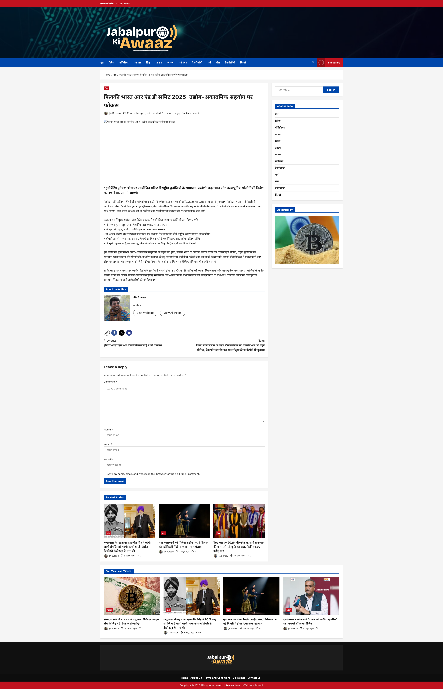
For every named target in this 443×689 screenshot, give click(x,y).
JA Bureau (115, 113)
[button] (107, 333)
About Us (196, 677)
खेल (218, 62)
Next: (230, 345)
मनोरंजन (183, 62)
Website (108, 459)
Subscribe (334, 62)
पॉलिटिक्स (124, 62)
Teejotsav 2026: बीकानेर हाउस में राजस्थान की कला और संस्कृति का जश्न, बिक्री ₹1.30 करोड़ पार (239, 547)
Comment (110, 381)
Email (108, 444)
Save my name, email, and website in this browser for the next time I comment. (153, 473)
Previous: (133, 343)
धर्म (209, 62)
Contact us (254, 677)
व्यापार (137, 62)
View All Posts (173, 313)
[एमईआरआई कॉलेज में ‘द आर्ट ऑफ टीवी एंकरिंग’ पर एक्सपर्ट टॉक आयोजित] (311, 596)
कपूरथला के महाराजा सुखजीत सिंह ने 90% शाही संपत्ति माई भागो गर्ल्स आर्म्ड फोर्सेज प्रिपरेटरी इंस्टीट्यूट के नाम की (128, 547)
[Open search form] (313, 62)
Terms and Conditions (217, 677)
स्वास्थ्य (170, 62)
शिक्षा (148, 62)
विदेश (111, 62)
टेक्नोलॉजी (197, 62)
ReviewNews (233, 685)
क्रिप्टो (243, 62)
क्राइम (159, 62)
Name (108, 429)
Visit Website (145, 313)
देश (102, 62)
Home (184, 677)
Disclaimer (239, 677)
